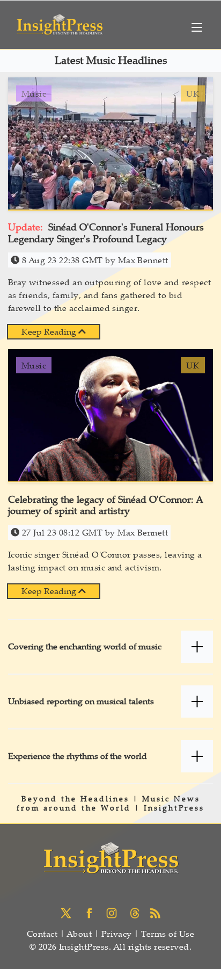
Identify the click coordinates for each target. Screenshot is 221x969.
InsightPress (174, 807)
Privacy (116, 933)
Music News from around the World (108, 803)
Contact (42, 933)
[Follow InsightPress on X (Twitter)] (68, 912)
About (79, 933)
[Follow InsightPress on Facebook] (91, 912)
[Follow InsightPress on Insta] (114, 912)
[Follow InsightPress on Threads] (135, 912)
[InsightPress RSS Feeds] (155, 912)
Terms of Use (167, 933)
